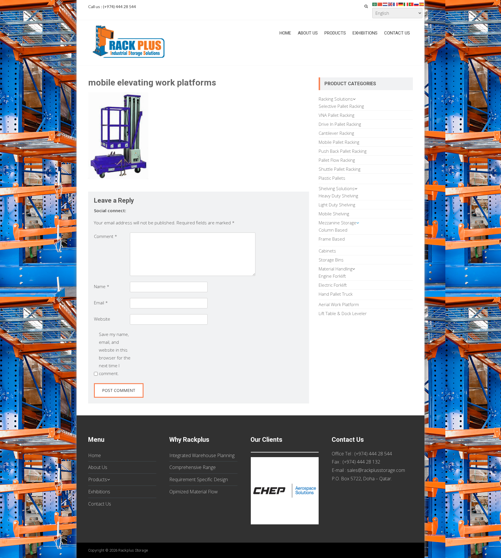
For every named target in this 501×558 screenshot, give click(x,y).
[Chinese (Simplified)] (380, 4)
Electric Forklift (333, 285)
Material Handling (335, 269)
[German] (401, 4)
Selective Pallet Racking (341, 106)
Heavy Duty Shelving (338, 196)
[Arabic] (374, 4)
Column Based (333, 230)
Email (101, 303)
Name (101, 286)
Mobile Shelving (334, 214)
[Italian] (406, 4)
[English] (390, 4)
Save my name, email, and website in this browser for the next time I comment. (114, 353)
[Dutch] (385, 4)
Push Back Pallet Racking (342, 151)
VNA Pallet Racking (336, 115)
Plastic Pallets (332, 178)
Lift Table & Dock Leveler (343, 313)
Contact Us (397, 33)
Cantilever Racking (336, 133)
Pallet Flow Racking (337, 160)
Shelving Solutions (337, 188)
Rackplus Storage (133, 550)
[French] (395, 4)
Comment (105, 236)
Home (285, 33)
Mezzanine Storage (337, 223)
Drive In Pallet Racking (340, 124)
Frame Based (332, 239)
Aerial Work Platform (339, 304)
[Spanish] (421, 4)
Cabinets (327, 251)
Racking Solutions (336, 99)
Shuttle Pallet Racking (339, 169)
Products (335, 33)
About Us (308, 33)
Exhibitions (365, 33)
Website (102, 319)
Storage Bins (331, 260)
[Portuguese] (411, 4)
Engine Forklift (332, 276)
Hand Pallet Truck (336, 294)
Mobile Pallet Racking (339, 142)
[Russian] (416, 4)
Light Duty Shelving (337, 205)
